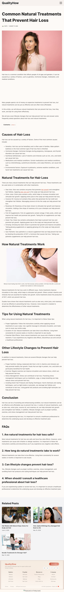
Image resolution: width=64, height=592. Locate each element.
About (53, 574)
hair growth (45, 189)
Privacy (12, 586)
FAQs (39, 579)
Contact (53, 576)
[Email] (57, 568)
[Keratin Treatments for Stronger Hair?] (16, 542)
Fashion (11, 576)
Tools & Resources (39, 574)
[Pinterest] (47, 568)
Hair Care (24, 576)
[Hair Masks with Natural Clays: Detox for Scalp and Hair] (16, 515)
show (13, 124)
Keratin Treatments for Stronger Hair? (14, 553)
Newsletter (54, 564)
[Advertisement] (32, 92)
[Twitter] (54, 568)
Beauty (11, 574)
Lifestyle (10, 579)
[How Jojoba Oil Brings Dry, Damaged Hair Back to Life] (47, 515)
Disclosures (53, 579)
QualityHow (10, 3)
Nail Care (24, 581)
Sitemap (53, 581)
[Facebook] (51, 568)
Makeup (25, 579)
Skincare (25, 574)
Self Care (10, 581)
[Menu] (61, 3)
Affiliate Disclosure (21, 586)
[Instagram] (44, 568)
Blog (39, 576)
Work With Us (39, 581)
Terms (6, 586)
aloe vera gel (24, 192)
